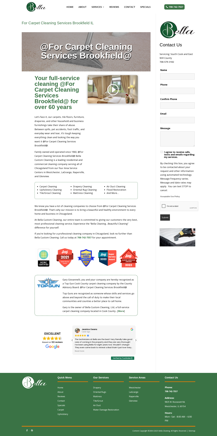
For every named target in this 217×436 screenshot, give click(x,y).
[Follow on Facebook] (27, 430)
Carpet (61, 409)
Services (97, 7)
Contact (129, 7)
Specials (145, 7)
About (82, 7)
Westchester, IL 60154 (175, 406)
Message (165, 128)
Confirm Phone (168, 99)
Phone (163, 84)
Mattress (97, 396)
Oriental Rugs (99, 392)
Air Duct (97, 405)
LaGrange (133, 392)
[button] (136, 340)
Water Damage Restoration (106, 409)
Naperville (134, 396)
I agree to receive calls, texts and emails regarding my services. (179, 154)
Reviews (114, 7)
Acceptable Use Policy (170, 196)
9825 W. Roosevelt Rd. (175, 402)
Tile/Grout (98, 400)
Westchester (135, 387)
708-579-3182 (167, 61)
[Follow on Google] (32, 430)
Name (163, 70)
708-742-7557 (176, 6)
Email (163, 113)
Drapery (97, 387)
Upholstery (63, 414)
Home (69, 7)
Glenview (133, 400)
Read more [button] (79, 351)
